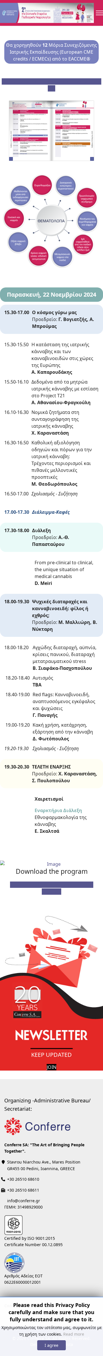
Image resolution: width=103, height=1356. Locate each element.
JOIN (51, 1067)
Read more (73, 1334)
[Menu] (99, 13)
